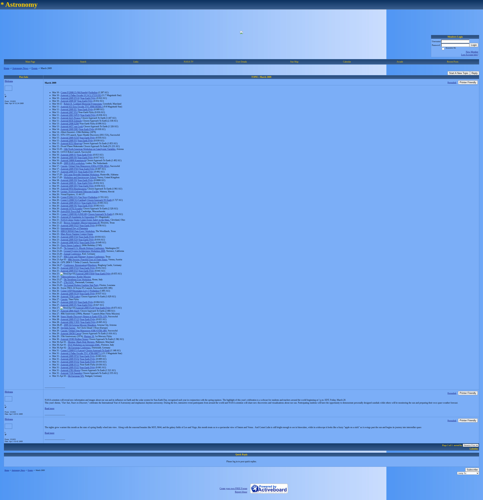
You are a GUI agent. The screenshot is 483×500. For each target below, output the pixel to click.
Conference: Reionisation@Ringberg (80, 265)
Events (35, 68)
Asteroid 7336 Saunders (71, 373)
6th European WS (76, 376)
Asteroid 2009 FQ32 (70, 359)
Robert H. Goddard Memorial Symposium (83, 103)
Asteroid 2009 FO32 (70, 362)
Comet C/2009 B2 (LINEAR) (74, 214)
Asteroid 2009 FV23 (70, 319)
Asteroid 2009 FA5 (69, 271)
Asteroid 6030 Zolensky (71, 120)
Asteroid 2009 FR (69, 157)
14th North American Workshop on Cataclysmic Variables (89, 149)
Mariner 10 (89, 336)
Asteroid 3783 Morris (70, 370)
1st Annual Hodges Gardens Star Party (81, 285)
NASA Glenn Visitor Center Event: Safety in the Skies (85, 220)
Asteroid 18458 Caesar (71, 333)
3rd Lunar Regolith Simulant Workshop (81, 174)
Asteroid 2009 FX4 (69, 237)
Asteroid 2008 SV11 (70, 364)
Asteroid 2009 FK (69, 205)
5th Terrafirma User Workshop (77, 279)
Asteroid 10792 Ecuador (71, 208)
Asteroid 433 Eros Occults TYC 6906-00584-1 (82, 106)
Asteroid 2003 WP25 (70, 115)
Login (474, 45)
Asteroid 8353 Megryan (71, 143)
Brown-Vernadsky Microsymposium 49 (82, 222)
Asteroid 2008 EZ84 (70, 123)
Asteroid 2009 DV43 (70, 98)
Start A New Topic (458, 73)
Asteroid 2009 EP (69, 101)
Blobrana (9, 81)
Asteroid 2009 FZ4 (69, 239)
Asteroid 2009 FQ (69, 140)
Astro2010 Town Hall (70, 211)
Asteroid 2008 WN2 (70, 242)
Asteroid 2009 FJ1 (69, 171)
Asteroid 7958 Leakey (70, 296)
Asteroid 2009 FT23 (70, 268)
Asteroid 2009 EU (69, 109)
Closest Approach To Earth (100, 214)
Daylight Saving (68, 328)
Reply (474, 73)
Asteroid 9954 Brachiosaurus (74, 188)
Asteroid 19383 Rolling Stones (74, 339)
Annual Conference (72, 254)
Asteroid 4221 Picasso (71, 118)
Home (6, 68)
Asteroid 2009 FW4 (69, 169)
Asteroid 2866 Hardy (70, 311)
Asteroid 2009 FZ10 (70, 137)
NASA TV (189, 61)
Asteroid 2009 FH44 (85, 273)
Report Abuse (241, 492)
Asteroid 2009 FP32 (70, 356)
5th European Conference (79, 347)
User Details (241, 61)
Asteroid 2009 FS (69, 305)
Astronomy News (20, 68)
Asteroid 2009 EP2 (69, 186)
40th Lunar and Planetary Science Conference (84, 256)
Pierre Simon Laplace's (71, 245)
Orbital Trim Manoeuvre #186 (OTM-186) (87, 330)
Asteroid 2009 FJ (68, 154)
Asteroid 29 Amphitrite (71, 217)
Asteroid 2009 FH (69, 180)
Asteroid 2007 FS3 (69, 112)
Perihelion (93, 92)
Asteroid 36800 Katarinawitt (73, 160)
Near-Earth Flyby (88, 98)
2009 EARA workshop (74, 163)
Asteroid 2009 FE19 (70, 293)
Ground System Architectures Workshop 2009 (84, 251)
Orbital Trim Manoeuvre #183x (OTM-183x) (88, 166)
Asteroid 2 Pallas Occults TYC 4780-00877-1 (81, 353)
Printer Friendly (468, 82)
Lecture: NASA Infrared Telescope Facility (80, 191)
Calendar (474, 448)
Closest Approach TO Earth (99, 200)
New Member (472, 52)
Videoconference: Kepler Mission (76, 276)
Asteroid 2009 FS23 (70, 225)
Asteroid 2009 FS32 (70, 367)
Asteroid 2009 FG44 (85, 308)
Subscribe (472, 469)
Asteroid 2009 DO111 (71, 203)
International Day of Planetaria (74, 228)
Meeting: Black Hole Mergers (81, 342)
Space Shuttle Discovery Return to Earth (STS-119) (84, 316)
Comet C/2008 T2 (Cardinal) (73, 200)
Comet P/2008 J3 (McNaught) (74, 92)
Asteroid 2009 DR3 (69, 129)
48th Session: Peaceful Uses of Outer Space (87, 259)
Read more (49, 408)
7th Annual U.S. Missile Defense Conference (84, 248)
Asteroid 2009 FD (69, 302)
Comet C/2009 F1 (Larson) (73, 350)
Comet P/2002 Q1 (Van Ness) (74, 197)
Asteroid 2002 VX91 (70, 322)
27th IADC (69, 282)
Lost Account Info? (469, 54)
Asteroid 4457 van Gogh (72, 126)
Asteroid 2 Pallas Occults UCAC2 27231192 (81, 95)
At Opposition (88, 217)
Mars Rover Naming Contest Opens (77, 234)
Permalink (452, 82)
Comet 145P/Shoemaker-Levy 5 (75, 291)
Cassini (64, 166)
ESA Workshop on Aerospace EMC (84, 345)
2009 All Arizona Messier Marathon (80, 325)
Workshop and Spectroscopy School (80, 177)
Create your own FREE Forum (233, 488)
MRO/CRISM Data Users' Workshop (78, 231)
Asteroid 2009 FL (69, 183)
